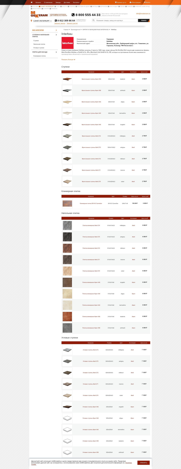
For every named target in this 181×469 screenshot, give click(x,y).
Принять (143, 463)
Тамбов (130, 6)
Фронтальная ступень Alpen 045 (91, 124)
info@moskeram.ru (143, 14)
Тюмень (54, 8)
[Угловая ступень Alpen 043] (67, 429)
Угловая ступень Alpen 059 (91, 441)
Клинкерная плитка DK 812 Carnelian (91, 203)
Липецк (95, 6)
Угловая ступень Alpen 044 (91, 418)
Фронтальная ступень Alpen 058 (91, 90)
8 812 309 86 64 (66, 20)
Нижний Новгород (142, 6)
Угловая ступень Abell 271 (90, 384)
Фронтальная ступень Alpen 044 (91, 102)
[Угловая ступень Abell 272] (67, 372)
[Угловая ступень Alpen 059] (67, 441)
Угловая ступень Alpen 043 (91, 429)
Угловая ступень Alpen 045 (91, 407)
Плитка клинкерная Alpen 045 (91, 282)
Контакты (76, 2)
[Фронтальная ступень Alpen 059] (67, 79)
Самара (46, 8)
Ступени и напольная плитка (40, 36)
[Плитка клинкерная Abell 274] (67, 225)
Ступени (36, 40)
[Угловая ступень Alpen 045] (67, 407)
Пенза (122, 6)
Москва (35, 6)
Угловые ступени (38, 48)
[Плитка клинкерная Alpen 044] (67, 294)
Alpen (133, 79)
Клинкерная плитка (39, 56)
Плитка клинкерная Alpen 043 (91, 305)
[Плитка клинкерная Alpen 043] (67, 305)
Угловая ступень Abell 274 (90, 350)
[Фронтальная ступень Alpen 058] (67, 90)
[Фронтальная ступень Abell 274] (67, 136)
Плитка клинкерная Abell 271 (91, 259)
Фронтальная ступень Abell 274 (91, 136)
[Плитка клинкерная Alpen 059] (67, 316)
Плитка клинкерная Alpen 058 (91, 328)
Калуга (64, 6)
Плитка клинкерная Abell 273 (91, 237)
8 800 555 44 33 (87, 15)
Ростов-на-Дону (83, 6)
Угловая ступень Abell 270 (90, 395)
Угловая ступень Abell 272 (90, 372)
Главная (66, 29)
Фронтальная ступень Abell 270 (91, 181)
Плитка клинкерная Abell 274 (91, 225)
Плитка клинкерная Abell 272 (91, 248)
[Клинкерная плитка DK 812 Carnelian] (67, 203)
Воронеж (103, 6)
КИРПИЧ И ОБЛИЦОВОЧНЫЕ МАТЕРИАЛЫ (96, 29)
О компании (48, 2)
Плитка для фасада (39, 52)
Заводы (58, 2)
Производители (75, 29)
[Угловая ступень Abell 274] (67, 350)
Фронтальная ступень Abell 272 (91, 159)
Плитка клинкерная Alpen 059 (91, 316)
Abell (133, 136)
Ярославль (36, 8)
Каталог (38, 2)
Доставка (67, 2)
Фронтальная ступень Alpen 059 (91, 79)
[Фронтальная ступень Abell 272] (67, 158)
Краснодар (113, 6)
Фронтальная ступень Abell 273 (91, 147)
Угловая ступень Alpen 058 (91, 452)
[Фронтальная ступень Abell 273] (67, 147)
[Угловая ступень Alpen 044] (67, 418)
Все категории (38, 30)
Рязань (72, 6)
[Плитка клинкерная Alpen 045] (67, 282)
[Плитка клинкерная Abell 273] (67, 237)
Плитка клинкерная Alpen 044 (91, 294)
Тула (58, 6)
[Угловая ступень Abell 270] (67, 395)
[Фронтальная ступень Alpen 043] (67, 113)
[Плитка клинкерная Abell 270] (67, 271)
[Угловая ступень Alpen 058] (67, 452)
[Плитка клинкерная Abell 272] (67, 248)
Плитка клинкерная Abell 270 (91, 271)
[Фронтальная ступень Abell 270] (67, 181)
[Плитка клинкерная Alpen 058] (67, 328)
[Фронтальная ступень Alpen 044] (67, 102)
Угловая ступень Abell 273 (90, 361)
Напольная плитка (39, 44)
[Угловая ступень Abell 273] (67, 361)
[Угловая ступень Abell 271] (67, 384)
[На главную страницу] (32, 2)
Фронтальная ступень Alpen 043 (91, 113)
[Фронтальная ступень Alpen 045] (67, 124)
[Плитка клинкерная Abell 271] (67, 259)
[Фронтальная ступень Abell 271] (67, 170)
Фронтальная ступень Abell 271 (91, 170)
